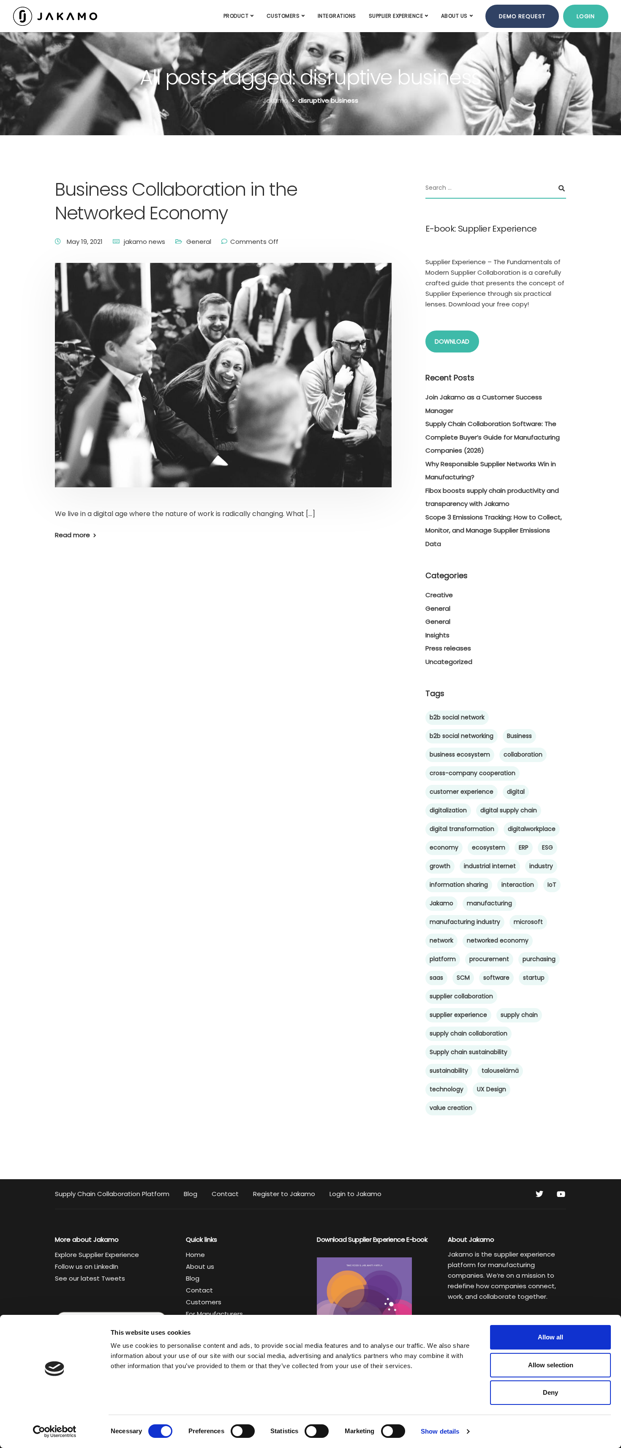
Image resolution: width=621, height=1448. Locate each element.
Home (195, 1254)
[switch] (243, 1431)
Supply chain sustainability (468, 1052)
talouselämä (500, 1070)
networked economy (497, 940)
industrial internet (490, 866)
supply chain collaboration (468, 1033)
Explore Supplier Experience (97, 1254)
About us (454, 15)
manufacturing (489, 903)
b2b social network (457, 717)
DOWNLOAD (452, 341)
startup (534, 977)
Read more (72, 535)
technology (446, 1089)
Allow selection (550, 1365)
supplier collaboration (461, 996)
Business (519, 736)
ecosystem (488, 847)
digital (516, 791)
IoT (551, 884)
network (441, 940)
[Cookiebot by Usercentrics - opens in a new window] (55, 1431)
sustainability (449, 1070)
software (496, 977)
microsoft (528, 922)
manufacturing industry (465, 922)
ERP (523, 847)
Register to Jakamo (284, 1193)
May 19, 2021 (85, 241)
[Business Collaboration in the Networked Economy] (223, 385)
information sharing (459, 884)
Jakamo (441, 903)
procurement (489, 959)
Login (586, 16)
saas (436, 977)
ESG (547, 847)
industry (541, 866)
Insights (437, 635)
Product (236, 15)
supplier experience (458, 1015)
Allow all (550, 1337)
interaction (517, 884)
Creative (439, 594)
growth (440, 866)
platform (443, 959)
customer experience (461, 791)
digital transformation (462, 829)
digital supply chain (508, 810)
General (198, 241)
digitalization (448, 810)
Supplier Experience (396, 15)
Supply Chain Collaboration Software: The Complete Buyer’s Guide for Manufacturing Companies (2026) (492, 437)
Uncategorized (448, 661)
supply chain (519, 1015)
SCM (463, 977)
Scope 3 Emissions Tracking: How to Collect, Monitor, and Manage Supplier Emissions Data (493, 530)
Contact (225, 1193)
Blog (190, 1193)
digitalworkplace (532, 829)
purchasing (539, 959)
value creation (451, 1108)
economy (444, 847)
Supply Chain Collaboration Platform (112, 1193)
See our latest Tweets (90, 1278)
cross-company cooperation (472, 773)
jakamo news (144, 241)
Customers (283, 15)
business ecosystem (460, 754)
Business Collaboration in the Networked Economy (176, 201)
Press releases (448, 648)
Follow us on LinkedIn (86, 1266)
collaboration (523, 754)
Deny (550, 1392)
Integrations (337, 15)
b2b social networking (461, 736)
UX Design (491, 1089)
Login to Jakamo (355, 1193)
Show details (440, 1431)
